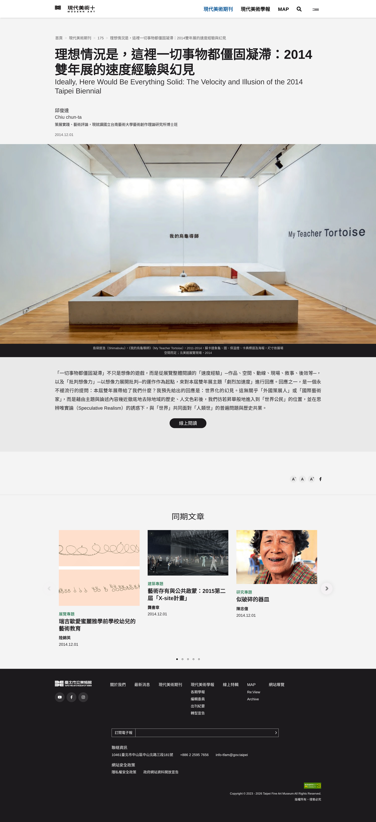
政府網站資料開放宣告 (161, 772)
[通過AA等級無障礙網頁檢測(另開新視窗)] (312, 786)
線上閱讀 (188, 423)
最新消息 (142, 685)
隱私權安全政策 (124, 772)
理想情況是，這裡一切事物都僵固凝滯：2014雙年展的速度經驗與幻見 (168, 38)
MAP (283, 9)
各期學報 (198, 692)
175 (101, 38)
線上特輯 (231, 685)
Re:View (253, 692)
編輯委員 (198, 699)
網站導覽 (276, 685)
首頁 (59, 38)
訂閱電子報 (123, 733)
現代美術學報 (255, 9)
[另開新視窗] (73, 683)
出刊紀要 (198, 706)
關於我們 (118, 685)
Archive (253, 699)
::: (51, 7)
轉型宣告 (198, 713)
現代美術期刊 (218, 9)
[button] (315, 9)
